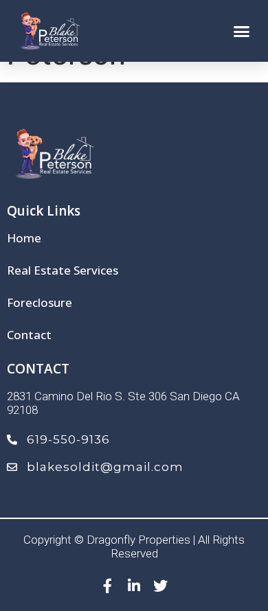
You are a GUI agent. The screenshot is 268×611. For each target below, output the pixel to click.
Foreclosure (39, 303)
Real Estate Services (62, 270)
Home (24, 238)
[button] (242, 31)
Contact (29, 335)
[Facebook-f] (108, 585)
